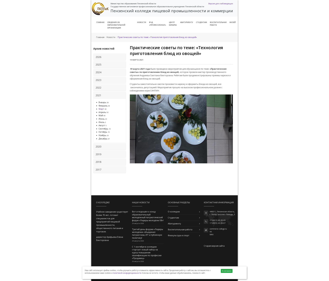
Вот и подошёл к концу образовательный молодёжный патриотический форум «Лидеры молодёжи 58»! (147, 216)
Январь (102, 102)
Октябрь (103, 132)
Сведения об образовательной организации (116, 25)
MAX (211, 234)
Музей (233, 22)
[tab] (109, 57)
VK (211, 231)
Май (101, 115)
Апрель (102, 112)
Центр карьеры (173, 23)
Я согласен (226, 271)
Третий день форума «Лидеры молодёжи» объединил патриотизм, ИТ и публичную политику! (147, 233)
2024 (98, 72)
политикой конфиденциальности (127, 273)
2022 (98, 87)
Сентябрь (103, 128)
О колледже (174, 211)
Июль (101, 122)
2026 (98, 57)
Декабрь (103, 138)
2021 (98, 95)
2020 (98, 146)
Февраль (103, 105)
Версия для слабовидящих (220, 3)
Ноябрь (102, 135)
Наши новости (141, 202)
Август (102, 125)
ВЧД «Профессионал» (157, 23)
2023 (98, 80)
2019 (98, 154)
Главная (100, 22)
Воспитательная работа (218, 23)
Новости (141, 22)
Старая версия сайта (214, 245)
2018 (98, 162)
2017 (98, 169)
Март (101, 108)
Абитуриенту (186, 22)
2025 (98, 64)
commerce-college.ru (218, 229)
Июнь (102, 118)
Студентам (201, 22)
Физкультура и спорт (178, 235)
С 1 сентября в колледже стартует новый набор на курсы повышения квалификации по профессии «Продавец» (146, 252)
